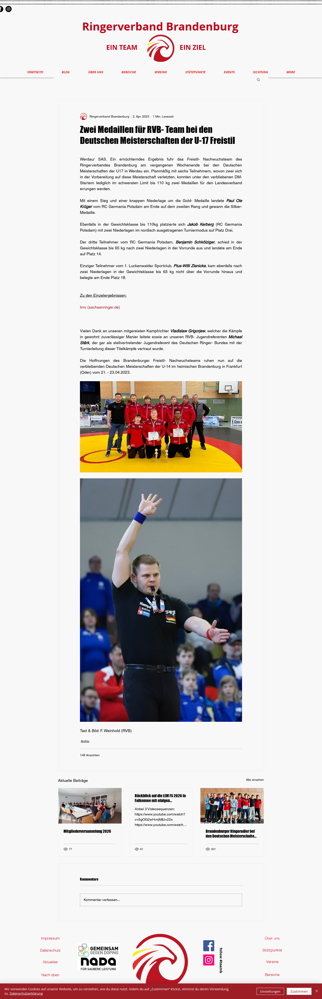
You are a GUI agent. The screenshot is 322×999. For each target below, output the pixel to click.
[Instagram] (8, 9)
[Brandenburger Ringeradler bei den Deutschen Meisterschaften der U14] (232, 806)
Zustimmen (299, 991)
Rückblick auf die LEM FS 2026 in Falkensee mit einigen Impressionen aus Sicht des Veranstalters (160, 798)
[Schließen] (316, 991)
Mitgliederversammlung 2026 (87, 831)
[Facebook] (208, 945)
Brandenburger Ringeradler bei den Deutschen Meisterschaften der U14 (231, 833)
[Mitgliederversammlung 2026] (90, 806)
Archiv (85, 741)
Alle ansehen (255, 779)
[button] (258, 79)
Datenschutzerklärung (26, 993)
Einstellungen (270, 991)
